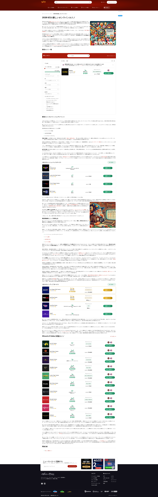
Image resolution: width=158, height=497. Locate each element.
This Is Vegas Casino (55, 183)
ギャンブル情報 (94, 479)
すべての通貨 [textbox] (48, 89)
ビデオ (112, 476)
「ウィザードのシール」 (66, 331)
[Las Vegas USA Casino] (98, 464)
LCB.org (60, 433)
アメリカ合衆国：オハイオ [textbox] (51, 80)
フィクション (113, 481)
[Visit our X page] (45, 484)
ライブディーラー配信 (96, 141)
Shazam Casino (53, 359)
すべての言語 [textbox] (48, 84)
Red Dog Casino (53, 297)
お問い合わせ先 (106, 477)
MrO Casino (52, 191)
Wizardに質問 (94, 485)
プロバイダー (81, 254)
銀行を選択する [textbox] (49, 93)
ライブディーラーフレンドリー (52, 98)
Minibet (71, 70)
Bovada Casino (53, 399)
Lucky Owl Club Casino (55, 175)
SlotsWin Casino (53, 367)
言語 (45, 83)
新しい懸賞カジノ (48, 450)
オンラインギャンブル (95, 483)
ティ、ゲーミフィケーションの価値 (79, 209)
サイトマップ (113, 479)
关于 (104, 476)
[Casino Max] (110, 464)
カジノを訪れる (108, 73)
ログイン (104, 2)
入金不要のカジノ (49, 106)
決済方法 (105, 271)
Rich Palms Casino (54, 351)
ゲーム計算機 (94, 477)
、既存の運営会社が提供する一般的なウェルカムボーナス (98, 275)
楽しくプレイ (94, 481)
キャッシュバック (49, 108)
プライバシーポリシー (113, 495)
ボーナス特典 (47, 241)
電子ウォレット (111, 271)
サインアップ (112, 2)
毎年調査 (54, 278)
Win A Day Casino (54, 383)
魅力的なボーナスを (67, 156)
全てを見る (111, 162)
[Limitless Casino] (86, 464)
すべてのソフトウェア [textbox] (50, 76)
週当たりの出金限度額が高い (72, 204)
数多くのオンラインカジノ (54, 21)
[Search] (88, 55)
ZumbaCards (53, 168)
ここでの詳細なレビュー (103, 440)
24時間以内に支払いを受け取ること (55, 205)
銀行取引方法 (47, 239)
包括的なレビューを (82, 252)
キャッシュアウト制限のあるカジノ (52, 104)
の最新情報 (105, 481)
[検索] (90, 2)
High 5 (51, 313)
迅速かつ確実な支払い (71, 138)
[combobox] (52, 76)
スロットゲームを (56, 254)
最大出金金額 (104, 156)
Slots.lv (51, 407)
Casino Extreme (53, 391)
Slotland (52, 415)
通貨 (45, 87)
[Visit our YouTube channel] (42, 484)
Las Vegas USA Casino (55, 289)
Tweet (121, 15)
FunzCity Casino (53, 305)
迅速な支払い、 (49, 35)
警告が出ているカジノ (50, 102)
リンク (104, 479)
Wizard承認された (50, 110)
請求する (107, 168)
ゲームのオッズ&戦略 (95, 476)
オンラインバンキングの (57, 45)
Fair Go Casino (53, 343)
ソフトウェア (47, 74)
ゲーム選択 (47, 236)
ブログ (112, 477)
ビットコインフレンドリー (51, 100)
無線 (104, 483)
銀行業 (46, 92)
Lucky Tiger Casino (54, 375)
